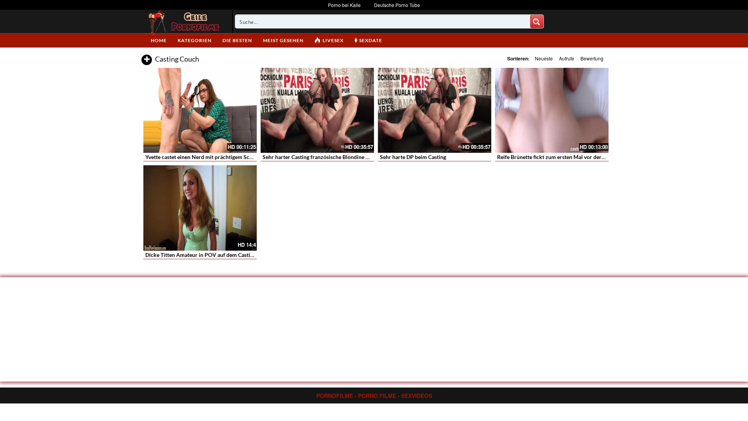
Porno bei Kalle (344, 5)
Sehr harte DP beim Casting (413, 157)
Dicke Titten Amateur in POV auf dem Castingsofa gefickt (214, 254)
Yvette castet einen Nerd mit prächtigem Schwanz (205, 157)
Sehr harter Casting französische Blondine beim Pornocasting (337, 157)
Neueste (544, 58)
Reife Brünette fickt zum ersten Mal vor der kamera (559, 157)
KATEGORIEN (195, 40)
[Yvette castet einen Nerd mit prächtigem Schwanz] (200, 110)
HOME (159, 40)
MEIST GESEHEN (283, 40)
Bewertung (591, 58)
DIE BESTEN (237, 40)
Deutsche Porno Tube (397, 5)
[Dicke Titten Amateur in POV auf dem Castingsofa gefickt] (200, 207)
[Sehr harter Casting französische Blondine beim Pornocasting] (317, 110)
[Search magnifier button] (536, 21)
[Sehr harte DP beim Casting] (434, 110)
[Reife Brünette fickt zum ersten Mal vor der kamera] (552, 110)
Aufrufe (566, 58)
